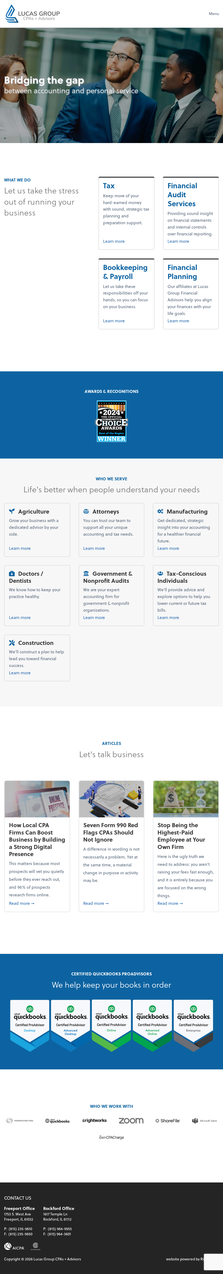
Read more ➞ (37, 903)
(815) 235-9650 (20, 1233)
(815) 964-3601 (59, 1233)
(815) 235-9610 (20, 1228)
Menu (214, 13)
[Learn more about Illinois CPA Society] (36, 1246)
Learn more (123, 241)
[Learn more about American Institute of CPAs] (14, 1246)
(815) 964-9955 (60, 1228)
